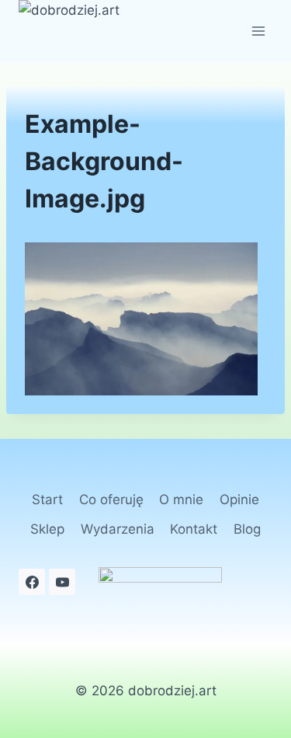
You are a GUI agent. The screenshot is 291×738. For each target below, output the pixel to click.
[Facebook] (32, 582)
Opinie (239, 499)
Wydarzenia (117, 529)
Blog (247, 529)
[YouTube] (62, 582)
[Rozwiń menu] (258, 31)
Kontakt (193, 529)
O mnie (181, 499)
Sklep (47, 529)
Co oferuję (111, 499)
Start (47, 499)
